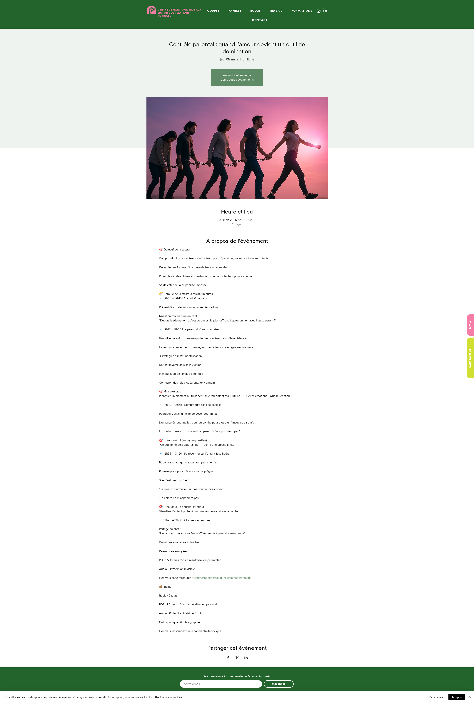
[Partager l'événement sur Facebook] (228, 657)
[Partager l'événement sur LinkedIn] (246, 657)
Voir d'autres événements (237, 79)
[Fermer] (469, 697)
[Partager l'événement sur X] (237, 657)
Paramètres (436, 697)
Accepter (457, 697)
